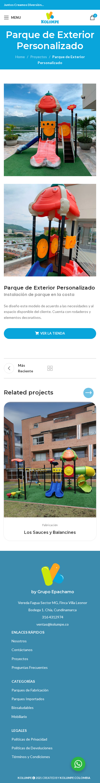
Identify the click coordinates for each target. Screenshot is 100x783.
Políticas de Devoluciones (32, 748)
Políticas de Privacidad (29, 739)
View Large (91, 406)
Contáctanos (22, 649)
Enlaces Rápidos (28, 632)
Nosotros (19, 641)
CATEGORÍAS (23, 681)
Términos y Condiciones (31, 756)
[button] (77, 393)
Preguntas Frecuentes (30, 667)
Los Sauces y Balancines (50, 532)
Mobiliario (19, 716)
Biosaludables (23, 707)
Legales (19, 730)
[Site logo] (50, 17)
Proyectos (38, 57)
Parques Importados (28, 699)
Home (20, 57)
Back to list (50, 368)
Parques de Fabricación (30, 690)
